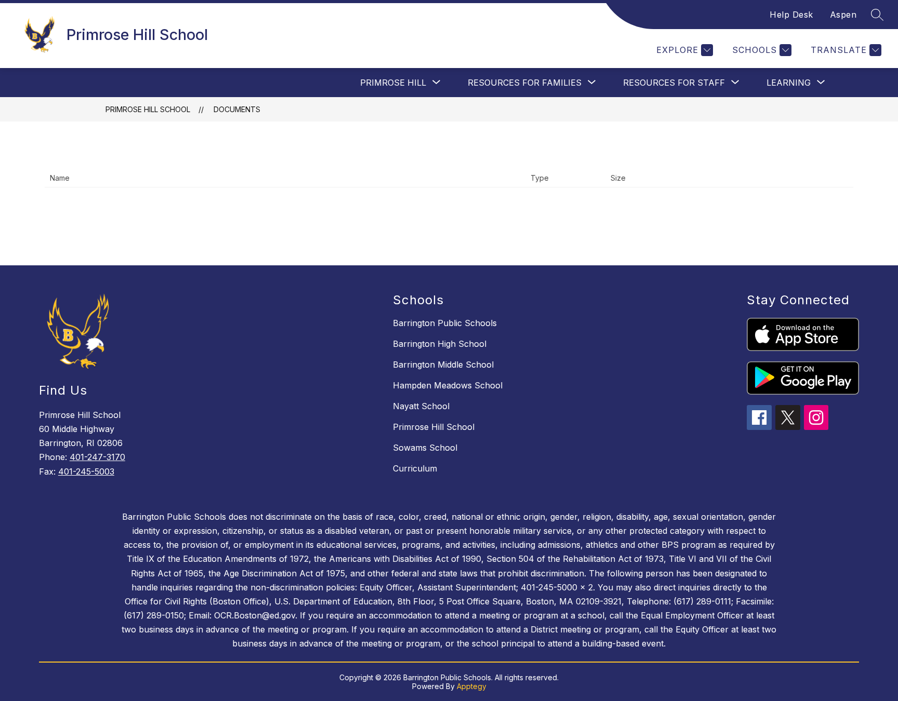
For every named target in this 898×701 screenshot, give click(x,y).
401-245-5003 (86, 471)
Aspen (843, 14)
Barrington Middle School (443, 364)
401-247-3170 (97, 457)
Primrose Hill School (147, 109)
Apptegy (471, 686)
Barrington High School (439, 344)
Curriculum (415, 468)
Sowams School (425, 447)
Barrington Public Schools (445, 323)
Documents (237, 109)
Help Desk (791, 14)
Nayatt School (421, 406)
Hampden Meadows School (448, 385)
